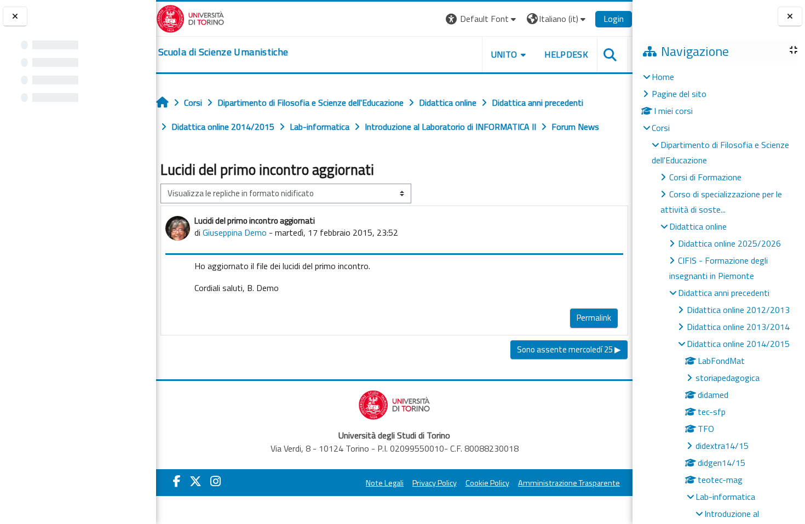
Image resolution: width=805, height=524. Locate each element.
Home (663, 76)
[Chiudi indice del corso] (15, 17)
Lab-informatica (725, 496)
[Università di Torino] (190, 17)
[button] (482, 18)
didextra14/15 (722, 445)
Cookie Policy (487, 483)
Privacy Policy (434, 483)
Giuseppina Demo (235, 232)
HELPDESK (566, 54)
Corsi (661, 127)
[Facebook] (177, 481)
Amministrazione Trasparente (569, 483)
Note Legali (385, 483)
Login (613, 18)
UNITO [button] (504, 54)
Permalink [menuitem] (594, 317)
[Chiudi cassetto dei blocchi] (790, 17)
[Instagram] (215, 481)
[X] (195, 481)
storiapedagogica (727, 377)
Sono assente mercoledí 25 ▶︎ (569, 349)
